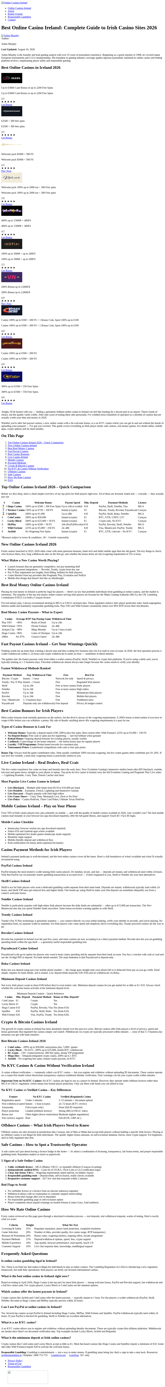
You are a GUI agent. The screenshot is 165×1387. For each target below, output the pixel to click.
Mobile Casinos (16, 460)
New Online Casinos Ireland (22, 445)
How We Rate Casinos (19, 477)
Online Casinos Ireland (19, 8)
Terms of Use (14, 1363)
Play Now (6, 171)
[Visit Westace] (11, 215)
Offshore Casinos (16, 471)
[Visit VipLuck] (11, 181)
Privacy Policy (15, 1360)
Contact (12, 19)
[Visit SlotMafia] (11, 248)
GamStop (74, 1355)
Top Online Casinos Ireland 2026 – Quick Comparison (35, 442)
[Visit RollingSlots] (11, 380)
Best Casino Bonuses (18, 454)
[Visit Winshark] (11, 115)
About (11, 11)
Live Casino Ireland (18, 457)
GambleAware (58, 1355)
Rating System (15, 14)
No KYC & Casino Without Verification (28, 468)
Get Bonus (6, 104)
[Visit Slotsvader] (11, 82)
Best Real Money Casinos (21, 448)
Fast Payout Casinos (18, 451)
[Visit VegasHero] (11, 314)
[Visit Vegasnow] (11, 281)
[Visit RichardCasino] (11, 148)
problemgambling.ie (11, 1355)
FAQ (10, 480)
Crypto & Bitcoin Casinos (21, 465)
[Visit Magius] (11, 347)
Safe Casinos (14, 474)
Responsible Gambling (19, 16)
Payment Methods (17, 462)
